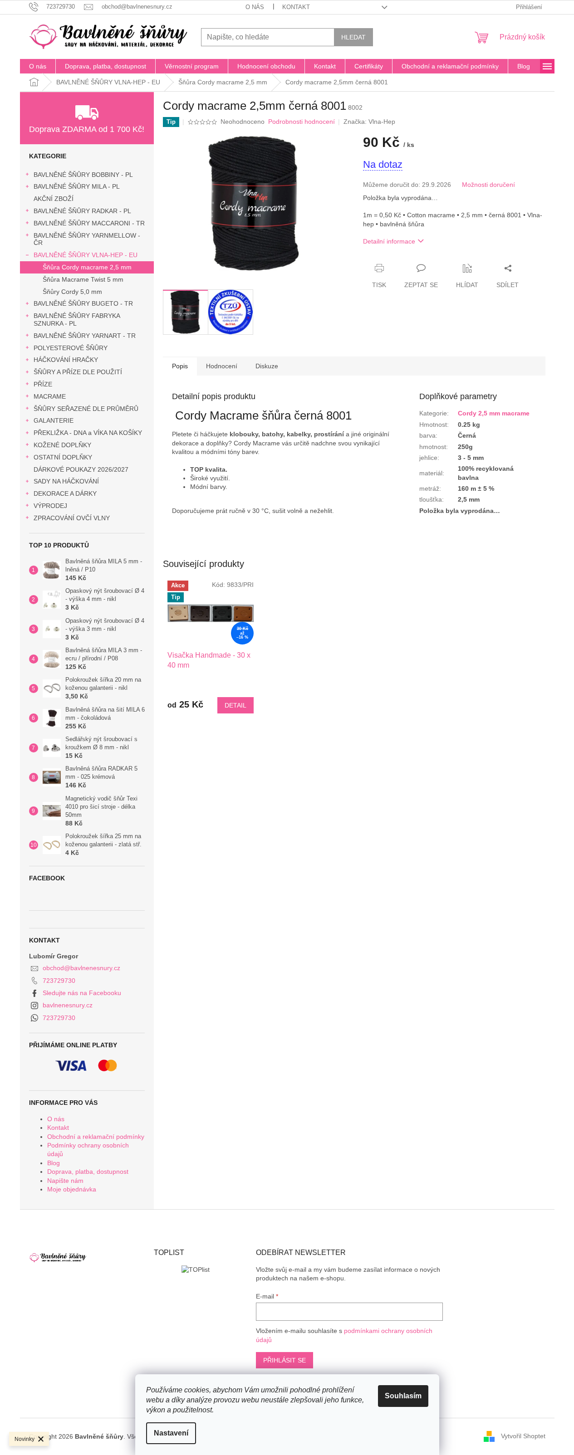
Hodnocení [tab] (221, 366)
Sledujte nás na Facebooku (82, 992)
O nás (254, 7)
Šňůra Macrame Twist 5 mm (83, 279)
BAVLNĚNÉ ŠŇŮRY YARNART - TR (85, 335)
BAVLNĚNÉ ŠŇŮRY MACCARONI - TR (89, 223)
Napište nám (65, 1180)
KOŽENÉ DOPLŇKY (62, 445)
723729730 (59, 980)
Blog (53, 1163)
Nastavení (171, 1433)
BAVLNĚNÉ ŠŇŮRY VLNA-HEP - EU (85, 255)
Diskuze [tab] (266, 366)
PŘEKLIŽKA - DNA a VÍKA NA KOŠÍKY (88, 432)
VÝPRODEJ (50, 505)
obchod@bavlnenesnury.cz (81, 968)
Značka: (369, 121)
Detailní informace (389, 241)
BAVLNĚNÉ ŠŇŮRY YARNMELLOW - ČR (87, 239)
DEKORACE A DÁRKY (65, 493)
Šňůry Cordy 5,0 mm (72, 291)
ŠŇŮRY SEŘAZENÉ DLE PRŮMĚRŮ (86, 408)
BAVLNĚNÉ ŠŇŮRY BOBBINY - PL (83, 174)
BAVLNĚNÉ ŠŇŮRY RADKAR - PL (82, 211)
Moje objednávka (71, 1189)
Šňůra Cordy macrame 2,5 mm (87, 267)
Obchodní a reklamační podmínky (95, 1136)
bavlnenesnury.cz (68, 1005)
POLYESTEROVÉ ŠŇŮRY (71, 348)
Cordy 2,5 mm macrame (494, 413)
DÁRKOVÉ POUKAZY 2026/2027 (81, 469)
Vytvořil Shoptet (523, 1436)
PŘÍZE (43, 384)
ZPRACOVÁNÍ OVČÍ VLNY (72, 518)
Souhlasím (403, 1396)
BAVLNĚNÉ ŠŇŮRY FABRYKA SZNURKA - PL (77, 319)
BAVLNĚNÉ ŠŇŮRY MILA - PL (77, 186)
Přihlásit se (284, 1360)
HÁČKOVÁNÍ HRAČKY (66, 359)
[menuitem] (37, 66)
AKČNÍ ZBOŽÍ (54, 198)
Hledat (353, 37)
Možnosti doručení (488, 184)
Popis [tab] (180, 366)
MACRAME (50, 396)
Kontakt (296, 7)
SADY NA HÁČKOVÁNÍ (66, 481)
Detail (235, 705)
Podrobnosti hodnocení (301, 121)
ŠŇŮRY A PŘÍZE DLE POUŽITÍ (78, 372)
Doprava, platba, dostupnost (87, 1171)
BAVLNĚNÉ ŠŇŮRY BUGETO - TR (83, 303)
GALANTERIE (54, 420)
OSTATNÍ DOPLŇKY (63, 457)
